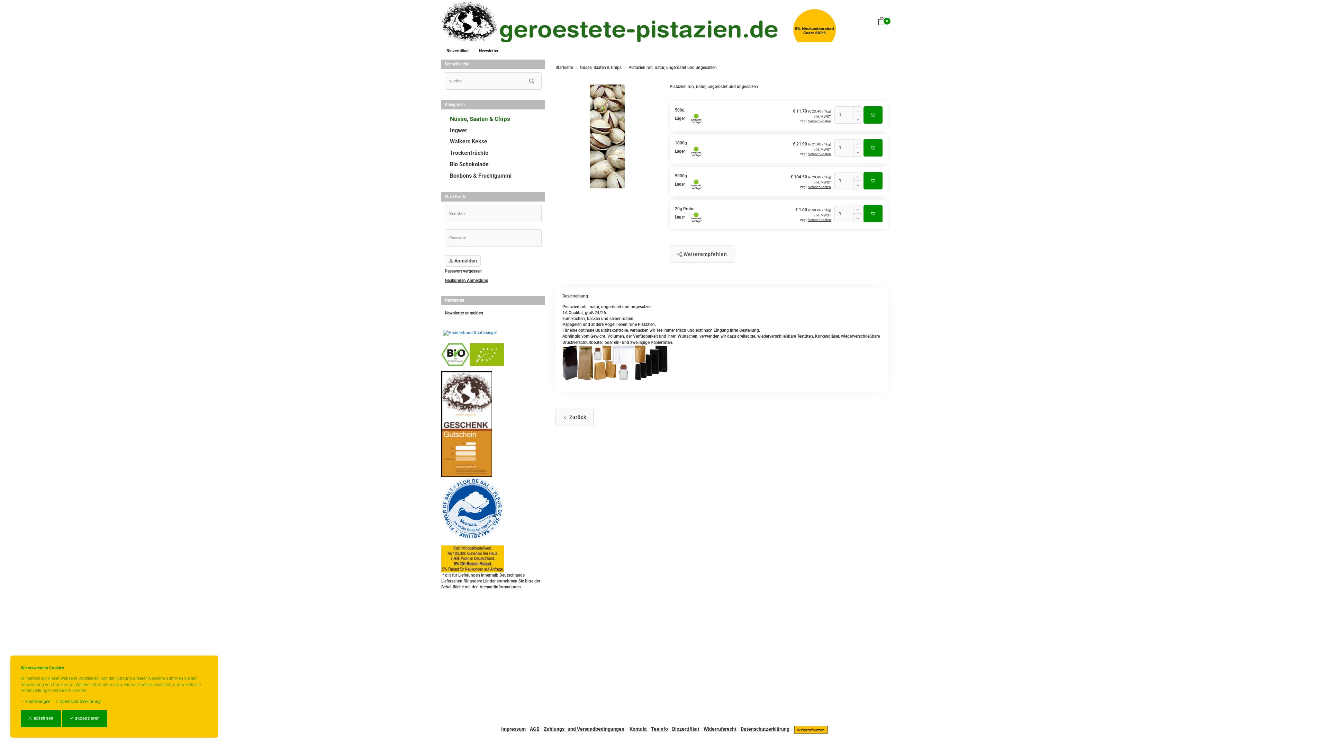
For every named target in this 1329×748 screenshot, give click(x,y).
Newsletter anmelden (464, 313)
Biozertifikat (457, 50)
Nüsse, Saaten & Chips (480, 118)
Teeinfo (659, 729)
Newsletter (488, 50)
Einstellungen (37, 701)
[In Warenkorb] (873, 115)
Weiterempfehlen (704, 254)
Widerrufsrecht (720, 729)
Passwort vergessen (463, 271)
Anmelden (465, 261)
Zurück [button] (577, 417)
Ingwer (458, 130)
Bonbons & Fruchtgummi (481, 175)
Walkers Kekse (468, 141)
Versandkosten (819, 121)
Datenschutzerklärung (79, 701)
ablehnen (43, 718)
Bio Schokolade (469, 164)
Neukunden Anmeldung (466, 280)
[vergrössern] (607, 136)
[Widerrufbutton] (811, 729)
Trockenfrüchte (469, 153)
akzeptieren (87, 718)
